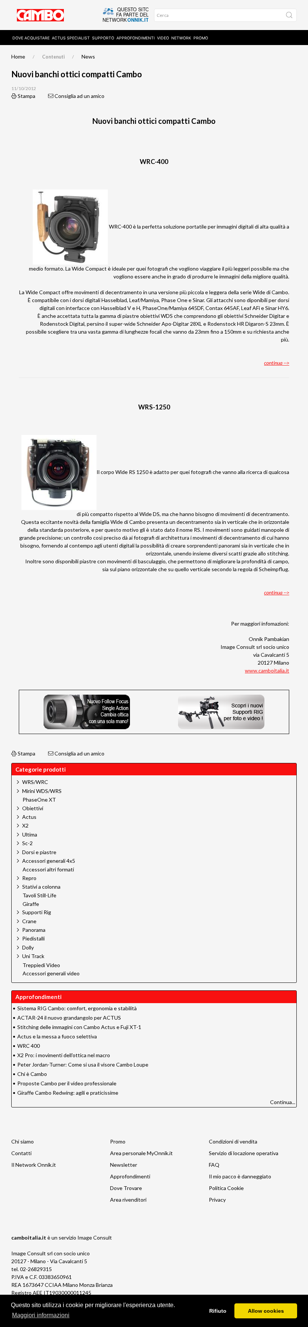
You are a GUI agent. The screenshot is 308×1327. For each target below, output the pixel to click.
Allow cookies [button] (266, 1311)
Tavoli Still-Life (39, 895)
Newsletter (123, 1165)
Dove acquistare (31, 38)
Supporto (103, 38)
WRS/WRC (35, 782)
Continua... (282, 1102)
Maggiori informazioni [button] (40, 1315)
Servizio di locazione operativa (243, 1153)
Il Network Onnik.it (33, 1165)
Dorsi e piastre (39, 852)
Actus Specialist (71, 38)
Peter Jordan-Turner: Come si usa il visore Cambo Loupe (82, 1064)
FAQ (214, 1165)
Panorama (33, 930)
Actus (29, 817)
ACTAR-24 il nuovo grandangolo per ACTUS (69, 1017)
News (88, 56)
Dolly (28, 947)
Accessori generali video (51, 973)
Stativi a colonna (41, 886)
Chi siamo (22, 1141)
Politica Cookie (226, 1188)
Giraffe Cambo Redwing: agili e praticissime (67, 1092)
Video (163, 38)
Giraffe (31, 904)
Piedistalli (33, 938)
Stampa (26, 96)
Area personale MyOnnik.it (141, 1153)
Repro (29, 878)
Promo (200, 38)
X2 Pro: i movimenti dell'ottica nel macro (63, 1055)
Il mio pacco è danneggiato (240, 1176)
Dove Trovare (126, 1188)
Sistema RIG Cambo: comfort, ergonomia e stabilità (77, 1008)
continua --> (276, 363)
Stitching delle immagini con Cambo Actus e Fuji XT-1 (79, 1027)
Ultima (29, 834)
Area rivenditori (128, 1199)
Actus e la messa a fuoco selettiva (57, 1036)
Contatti (21, 1153)
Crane (29, 921)
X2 (25, 825)
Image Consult (94, 1237)
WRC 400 (28, 1046)
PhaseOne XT (39, 800)
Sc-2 (27, 843)
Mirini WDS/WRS (42, 791)
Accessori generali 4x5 (48, 861)
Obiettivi (32, 808)
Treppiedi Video (41, 965)
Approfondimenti (135, 38)
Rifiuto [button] (217, 1311)
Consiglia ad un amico (78, 96)
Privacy (217, 1199)
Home (18, 56)
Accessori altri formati (48, 870)
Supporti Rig (36, 912)
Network (181, 38)
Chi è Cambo (32, 1074)
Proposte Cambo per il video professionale (66, 1083)
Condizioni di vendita (233, 1141)
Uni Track (33, 956)
